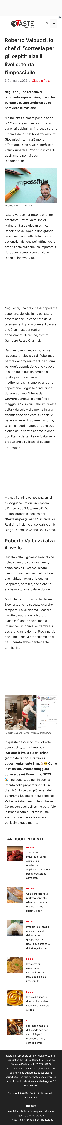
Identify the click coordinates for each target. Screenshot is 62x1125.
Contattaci (31, 1097)
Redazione (47, 1119)
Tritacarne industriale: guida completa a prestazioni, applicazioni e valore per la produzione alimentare (38, 865)
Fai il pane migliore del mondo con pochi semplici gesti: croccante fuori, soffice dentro (38, 1034)
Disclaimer (33, 1119)
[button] (47, 23)
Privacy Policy (17, 1119)
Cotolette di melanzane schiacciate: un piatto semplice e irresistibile (36, 972)
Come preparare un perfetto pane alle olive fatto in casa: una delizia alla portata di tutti (37, 902)
